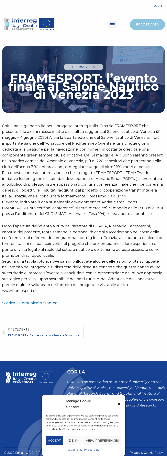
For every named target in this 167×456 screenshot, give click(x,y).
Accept (54, 440)
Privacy (135, 453)
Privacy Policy (91, 449)
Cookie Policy (75, 449)
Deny (73, 440)
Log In (158, 5)
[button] (119, 404)
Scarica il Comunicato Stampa (29, 303)
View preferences (102, 440)
